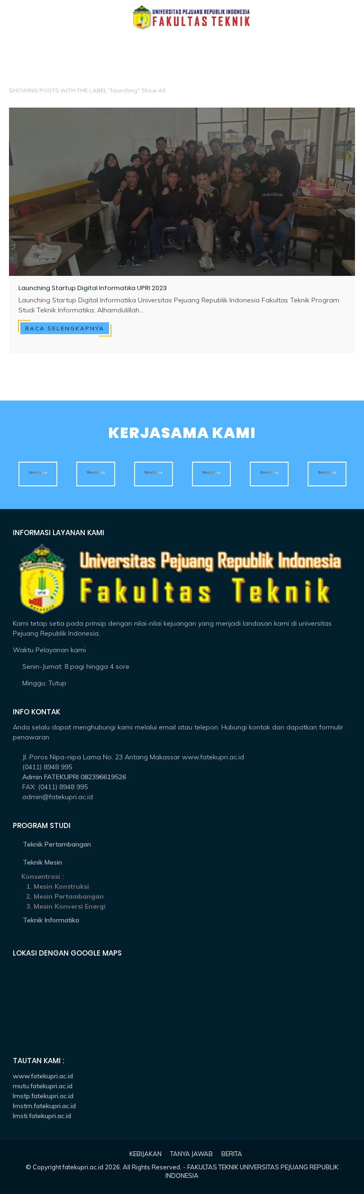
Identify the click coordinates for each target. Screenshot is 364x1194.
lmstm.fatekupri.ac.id (44, 1106)
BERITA (231, 1154)
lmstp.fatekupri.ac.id (43, 1096)
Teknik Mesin (42, 862)
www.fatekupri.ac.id (43, 1076)
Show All (153, 90)
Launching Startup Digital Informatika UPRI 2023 (92, 288)
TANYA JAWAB (191, 1154)
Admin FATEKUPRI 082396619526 (74, 777)
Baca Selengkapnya (64, 328)
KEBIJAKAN (145, 1154)
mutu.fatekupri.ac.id (43, 1086)
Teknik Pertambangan (57, 844)
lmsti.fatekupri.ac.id (42, 1116)
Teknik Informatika (51, 920)
